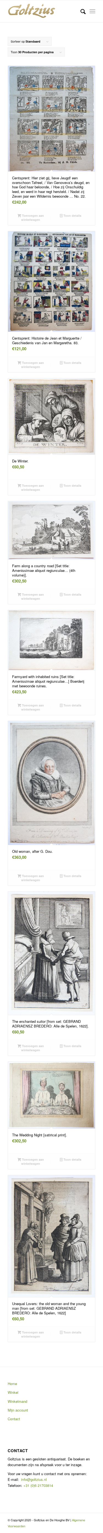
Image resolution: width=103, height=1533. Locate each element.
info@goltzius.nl (34, 1479)
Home (12, 1383)
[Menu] (92, 11)
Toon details (72, 215)
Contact (14, 1418)
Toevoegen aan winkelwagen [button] (32, 217)
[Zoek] (80, 11)
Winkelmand (17, 1401)
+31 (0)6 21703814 (37, 1485)
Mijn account (18, 1410)
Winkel (13, 1392)
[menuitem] (80, 11)
